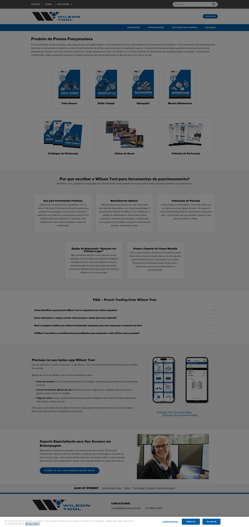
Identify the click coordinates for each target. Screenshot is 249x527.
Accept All (211, 521)
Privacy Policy (32, 524)
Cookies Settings (170, 521)
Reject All (190, 521)
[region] (124, 522)
